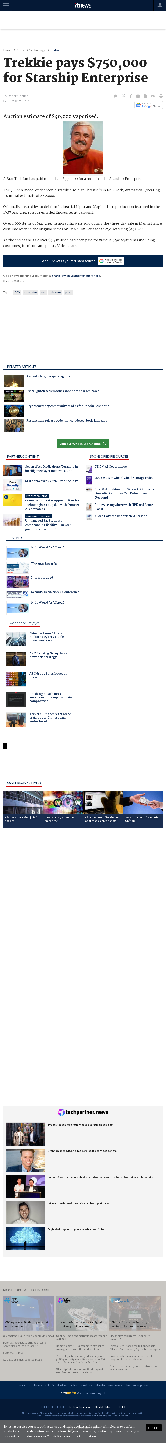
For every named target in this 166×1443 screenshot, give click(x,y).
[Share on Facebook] (131, 96)
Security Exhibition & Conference (55, 593)
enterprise (30, 292)
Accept (154, 1428)
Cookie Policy (56, 1436)
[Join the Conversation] (115, 96)
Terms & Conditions (120, 1415)
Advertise (100, 1385)
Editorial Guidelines (56, 1385)
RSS (146, 1385)
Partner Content (23, 456)
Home (7, 50)
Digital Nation (103, 1407)
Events (16, 537)
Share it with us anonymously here (76, 275)
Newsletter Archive (119, 1385)
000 (17, 292)
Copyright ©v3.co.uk (14, 280)
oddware (55, 292)
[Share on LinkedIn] (138, 96)
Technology (37, 50)
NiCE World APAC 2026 (47, 548)
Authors (74, 1385)
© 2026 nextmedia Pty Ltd (91, 1393)
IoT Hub (121, 1407)
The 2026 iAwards (44, 564)
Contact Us (24, 1385)
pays (68, 292)
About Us (38, 1385)
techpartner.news (80, 1407)
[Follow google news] (148, 105)
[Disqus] (83, 885)
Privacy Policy (101, 1415)
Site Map (137, 1385)
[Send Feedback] (145, 96)
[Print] (160, 96)
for (43, 292)
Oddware (56, 50)
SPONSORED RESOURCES (109, 456)
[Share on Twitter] (124, 96)
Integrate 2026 (42, 578)
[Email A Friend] (153, 96)
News (20, 50)
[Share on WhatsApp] (83, 767)
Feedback (86, 1385)
